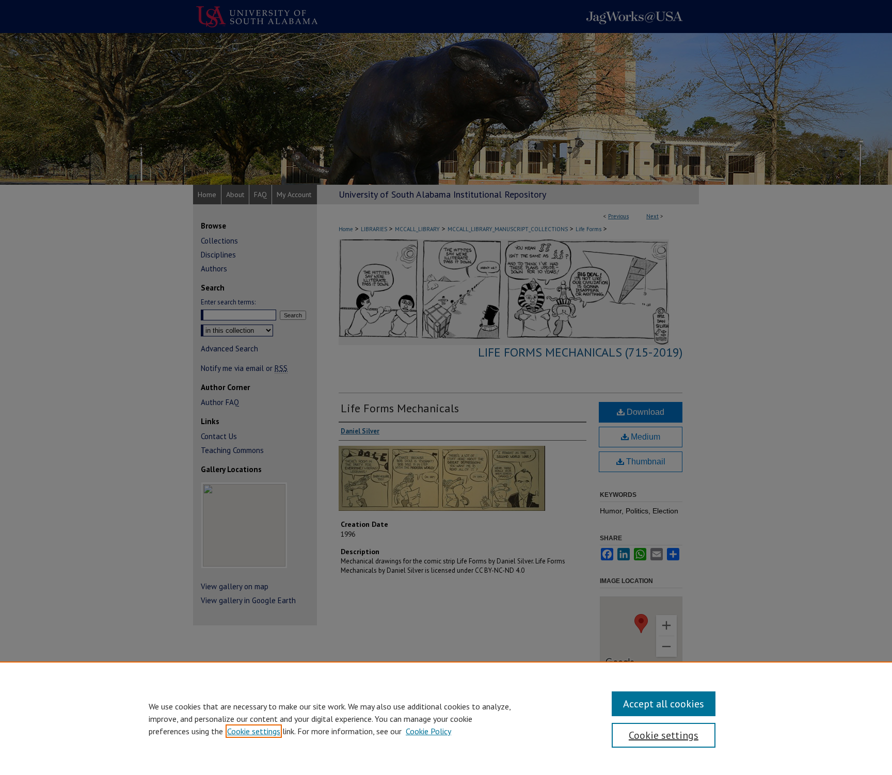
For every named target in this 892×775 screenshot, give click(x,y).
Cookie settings (253, 731)
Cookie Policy (428, 731)
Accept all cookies (663, 704)
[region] (446, 718)
